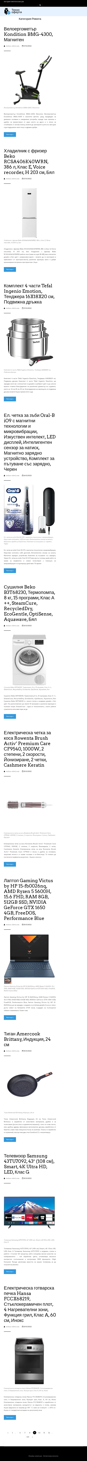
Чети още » (10, 134)
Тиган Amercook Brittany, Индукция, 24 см (27, 1039)
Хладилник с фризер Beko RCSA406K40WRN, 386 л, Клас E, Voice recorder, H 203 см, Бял (29, 161)
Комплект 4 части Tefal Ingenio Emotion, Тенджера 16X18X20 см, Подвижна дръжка (29, 294)
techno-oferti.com (12, 46)
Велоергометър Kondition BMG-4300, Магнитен (28, 34)
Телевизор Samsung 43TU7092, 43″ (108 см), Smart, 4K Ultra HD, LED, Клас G (29, 1164)
